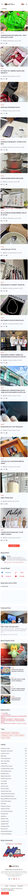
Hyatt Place (14, 816)
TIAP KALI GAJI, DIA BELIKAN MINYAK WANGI (12, 462)
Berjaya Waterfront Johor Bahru (14, 798)
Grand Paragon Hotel (14, 771)
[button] (22, 4)
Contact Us (13, 886)
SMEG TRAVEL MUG (7, 498)
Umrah (3, 737)
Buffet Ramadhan (6, 732)
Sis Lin (9, 556)
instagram (8, 576)
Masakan (21, 735)
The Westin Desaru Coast (14, 768)
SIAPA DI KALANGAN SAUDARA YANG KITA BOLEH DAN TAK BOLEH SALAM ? (18, 670)
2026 (3, 713)
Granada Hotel (14, 813)
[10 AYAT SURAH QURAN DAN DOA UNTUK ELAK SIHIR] (5, 690)
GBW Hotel (14, 756)
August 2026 (5, 714)
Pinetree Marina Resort (14, 831)
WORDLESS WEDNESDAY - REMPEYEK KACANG (12, 719)
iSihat (8, 737)
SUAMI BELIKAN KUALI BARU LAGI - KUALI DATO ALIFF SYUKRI (13, 36)
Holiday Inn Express (14, 806)
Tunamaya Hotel (14, 821)
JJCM (15, 735)
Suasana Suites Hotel (14, 791)
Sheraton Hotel (14, 818)
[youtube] (14, 879)
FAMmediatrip (15, 732)
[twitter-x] (12, 879)
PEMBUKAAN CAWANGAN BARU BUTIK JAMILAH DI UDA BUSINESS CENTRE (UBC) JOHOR (14, 391)
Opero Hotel (14, 783)
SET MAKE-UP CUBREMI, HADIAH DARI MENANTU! (12, 72)
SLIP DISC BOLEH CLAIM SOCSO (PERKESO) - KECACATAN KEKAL (18, 680)
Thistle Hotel (14, 763)
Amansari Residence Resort (14, 796)
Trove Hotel (14, 781)
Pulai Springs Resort (14, 758)
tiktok (22, 572)
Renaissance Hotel (14, 748)
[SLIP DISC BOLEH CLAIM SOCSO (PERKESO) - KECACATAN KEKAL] (5, 680)
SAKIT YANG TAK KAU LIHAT (10, 626)
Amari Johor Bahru (14, 761)
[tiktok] (19, 879)
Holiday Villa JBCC (14, 808)
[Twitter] (3, 43)
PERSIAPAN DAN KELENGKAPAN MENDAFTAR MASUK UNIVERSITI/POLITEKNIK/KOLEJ (19, 699)
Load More (13, 545)
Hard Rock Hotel (14, 753)
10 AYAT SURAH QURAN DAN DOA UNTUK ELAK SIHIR (18, 689)
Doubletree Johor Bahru (14, 751)
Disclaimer (20, 886)
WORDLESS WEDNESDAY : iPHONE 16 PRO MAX (13, 143)
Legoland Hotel (14, 823)
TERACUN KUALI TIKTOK (8, 249)
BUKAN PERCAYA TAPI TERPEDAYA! (12, 427)
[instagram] (16, 879)
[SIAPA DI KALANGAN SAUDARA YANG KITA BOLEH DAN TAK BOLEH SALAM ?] (5, 671)
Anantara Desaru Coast (14, 766)
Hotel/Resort (5, 735)
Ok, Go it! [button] (5, 893)
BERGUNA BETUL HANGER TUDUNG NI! (12, 285)
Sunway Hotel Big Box (14, 833)
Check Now (10, 890)
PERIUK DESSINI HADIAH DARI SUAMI (12, 178)
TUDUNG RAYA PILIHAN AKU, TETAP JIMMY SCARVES (12, 533)
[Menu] (2, 4)
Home (6, 886)
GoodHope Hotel (14, 826)
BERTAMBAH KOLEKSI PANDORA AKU (12, 320)
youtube (21, 576)
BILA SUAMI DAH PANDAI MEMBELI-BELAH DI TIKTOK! (13, 214)
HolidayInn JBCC (14, 773)
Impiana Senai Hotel (14, 776)
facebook (8, 572)
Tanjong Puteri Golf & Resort (14, 793)
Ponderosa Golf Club (14, 778)
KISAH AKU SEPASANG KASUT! (10, 107)
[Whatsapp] (4, 43)
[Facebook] (1, 43)
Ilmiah (11, 735)
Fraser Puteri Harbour (14, 801)
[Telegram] (6, 43)
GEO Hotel (14, 803)
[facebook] (9, 879)
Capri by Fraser (14, 786)
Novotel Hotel (14, 828)
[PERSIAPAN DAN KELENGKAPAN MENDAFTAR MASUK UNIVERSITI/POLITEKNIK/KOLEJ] (5, 699)
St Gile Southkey (14, 788)
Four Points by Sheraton (14, 811)
